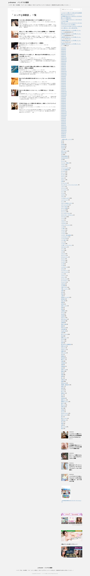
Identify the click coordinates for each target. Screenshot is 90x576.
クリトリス (43, 106)
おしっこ (36, 58)
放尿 (62, 342)
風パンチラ (63, 426)
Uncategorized (64, 157)
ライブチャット (64, 270)
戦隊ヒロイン (64, 337)
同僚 (62, 307)
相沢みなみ (63, 383)
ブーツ (62, 248)
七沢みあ (63, 283)
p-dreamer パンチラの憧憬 (18, 2)
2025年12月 (64, 58)
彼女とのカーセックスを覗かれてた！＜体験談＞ (31, 43)
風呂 (42, 94)
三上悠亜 (63, 285)
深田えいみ (63, 369)
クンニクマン (64, 189)
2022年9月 (63, 116)
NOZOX (63, 152)
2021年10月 (64, 130)
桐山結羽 (63, 357)
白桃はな (63, 379)
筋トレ (62, 391)
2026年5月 (63, 49)
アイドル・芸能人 (65, 162)
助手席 (62, 304)
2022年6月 (63, 121)
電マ (46, 81)
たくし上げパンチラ (65, 213)
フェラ (22, 94)
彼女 (54, 21)
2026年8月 (63, 47)
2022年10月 (64, 115)
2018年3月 (63, 135)
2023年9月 (63, 96)
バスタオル (63, 223)
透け (62, 416)
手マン (62, 341)
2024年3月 (63, 86)
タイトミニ (63, 211)
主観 (62, 290)
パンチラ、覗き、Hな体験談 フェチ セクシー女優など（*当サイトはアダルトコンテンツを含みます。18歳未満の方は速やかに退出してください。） (45, 570)
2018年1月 (63, 137)
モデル (62, 268)
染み (62, 354)
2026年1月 (63, 56)
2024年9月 (63, 76)
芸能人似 (63, 406)
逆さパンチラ (24, 23)
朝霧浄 (62, 351)
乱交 (62, 292)
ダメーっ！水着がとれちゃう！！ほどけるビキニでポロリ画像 (75, 456)
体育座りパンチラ (65, 297)
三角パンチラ (64, 287)
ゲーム (62, 193)
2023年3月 (63, 106)
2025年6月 (63, 68)
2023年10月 (64, 95)
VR (62, 159)
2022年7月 (63, 120)
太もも (31, 94)
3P (61, 141)
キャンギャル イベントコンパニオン (69, 184)
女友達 (51, 21)
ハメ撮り (63, 228)
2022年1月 (63, 125)
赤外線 (62, 410)
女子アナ (63, 317)
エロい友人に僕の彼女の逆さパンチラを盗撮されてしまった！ (35, 20)
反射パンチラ (64, 305)
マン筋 (62, 265)
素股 (24, 34)
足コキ (62, 411)
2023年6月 (63, 101)
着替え (62, 386)
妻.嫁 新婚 (63, 324)
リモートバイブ (64, 272)
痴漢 (62, 376)
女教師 (62, 322)
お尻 (62, 181)
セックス (36, 33)
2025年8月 (63, 64)
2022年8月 (63, 118)
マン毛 (62, 263)
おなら (62, 178)
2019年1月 (63, 133)
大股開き (63, 310)
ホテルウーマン (64, 257)
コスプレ (63, 194)
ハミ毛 (62, 226)
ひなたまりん (64, 246)
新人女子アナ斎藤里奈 (66, 344)
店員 (62, 332)
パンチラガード (64, 236)
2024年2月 (63, 88)
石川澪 (62, 389)
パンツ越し (44, 33)
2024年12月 (64, 71)
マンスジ (38, 69)
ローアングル (64, 278)
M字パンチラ (64, 151)
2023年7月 (63, 100)
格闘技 (62, 356)
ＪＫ (28, 21)
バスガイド (63, 221)
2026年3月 (63, 53)
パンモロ (63, 243)
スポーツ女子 (64, 206)
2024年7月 (63, 79)
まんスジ (63, 258)
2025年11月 (63, 59)
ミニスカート (50, 33)
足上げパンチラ (64, 413)
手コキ (62, 339)
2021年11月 (63, 128)
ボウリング (63, 255)
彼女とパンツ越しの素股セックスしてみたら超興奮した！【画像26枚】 (37, 31)
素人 (62, 394)
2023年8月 (63, 98)
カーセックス (23, 46)
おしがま (63, 171)
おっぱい (63, 174)
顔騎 (62, 425)
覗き (47, 44)
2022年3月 (63, 123)
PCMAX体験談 (30, 106)
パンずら (63, 231)
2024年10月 (64, 74)
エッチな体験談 (32, 21)
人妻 (62, 295)
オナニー (39, 81)
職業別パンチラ (64, 401)
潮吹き (43, 81)
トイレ (39, 58)
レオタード (63, 275)
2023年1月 (63, 110)
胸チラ (62, 403)
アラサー (63, 164)
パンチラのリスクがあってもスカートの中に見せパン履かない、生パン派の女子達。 (75, 479)
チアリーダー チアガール (67, 215)
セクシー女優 (41, 93)
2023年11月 (63, 93)
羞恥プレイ (63, 399)
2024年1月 (63, 89)
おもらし (63, 179)
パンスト (63, 230)
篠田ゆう (63, 393)
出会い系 (63, 300)
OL (30, 93)
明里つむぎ (63, 346)
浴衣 (62, 367)
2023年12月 (64, 91)
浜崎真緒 (63, 366)
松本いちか (63, 352)
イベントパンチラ (65, 167)
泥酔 (62, 364)
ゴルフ (62, 196)
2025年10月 (64, 61)
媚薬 (62, 325)
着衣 (62, 388)
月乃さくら (63, 349)
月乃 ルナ (63, 347)
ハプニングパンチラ (65, 225)
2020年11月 (63, 131)
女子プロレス (64, 319)
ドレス (62, 220)
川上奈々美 (35, 94)
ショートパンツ (64, 199)
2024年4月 (63, 84)
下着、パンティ (64, 289)
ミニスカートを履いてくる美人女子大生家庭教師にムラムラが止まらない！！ (75, 436)
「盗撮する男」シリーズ (66, 139)
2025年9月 (63, 63)
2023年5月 (63, 103)
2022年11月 (63, 113)
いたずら (63, 166)
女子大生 (63, 320)
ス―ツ (62, 201)
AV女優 (62, 144)
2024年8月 (63, 78)
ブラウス (63, 253)
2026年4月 (63, 51)
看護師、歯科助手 (65, 384)
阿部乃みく (63, 420)
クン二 (47, 106)
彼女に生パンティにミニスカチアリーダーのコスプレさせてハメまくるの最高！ (75, 467)
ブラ (62, 252)
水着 (41, 69)
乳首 (62, 294)
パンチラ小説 (64, 238)
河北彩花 (63, 362)
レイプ (62, 273)
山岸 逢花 (63, 329)
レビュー (63, 277)
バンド (62, 241)
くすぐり (63, 186)
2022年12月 (64, 111)
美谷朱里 (63, 398)
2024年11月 (63, 73)
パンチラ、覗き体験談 (45, 21)
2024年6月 (63, 81)
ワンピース (63, 282)
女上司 (62, 314)
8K (61, 142)
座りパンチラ (64, 334)
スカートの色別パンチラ (66, 203)
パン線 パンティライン (66, 245)
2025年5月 (63, 69)
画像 (62, 374)
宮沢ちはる (63, 327)
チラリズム (50, 93)
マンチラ (63, 262)
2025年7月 (63, 66)
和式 (62, 309)
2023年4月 (63, 105)
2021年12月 (64, 126)
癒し (62, 378)
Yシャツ (63, 161)
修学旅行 (63, 299)
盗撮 (20, 23)
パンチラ (38, 21)
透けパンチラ (64, 418)
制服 (62, 302)
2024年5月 (63, 83)
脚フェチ (63, 404)
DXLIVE (28, 81)
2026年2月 (63, 54)
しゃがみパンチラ (65, 198)
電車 (62, 423)
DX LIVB (63, 146)
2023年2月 (63, 108)
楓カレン (63, 359)
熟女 (62, 373)
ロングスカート (64, 280)
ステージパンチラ (65, 204)
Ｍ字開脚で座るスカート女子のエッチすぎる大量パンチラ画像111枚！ (75, 447)
